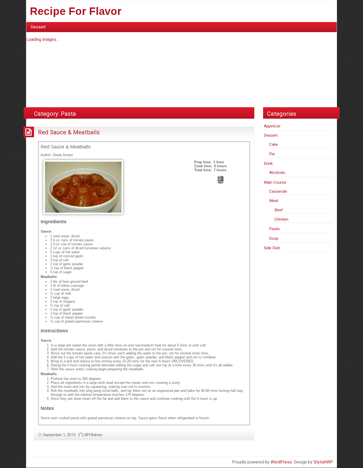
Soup (273, 238)
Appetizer (272, 126)
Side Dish (272, 248)
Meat (273, 200)
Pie (272, 154)
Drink (268, 163)
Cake (273, 144)
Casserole (278, 191)
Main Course (275, 182)
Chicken (281, 219)
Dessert (38, 26)
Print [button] (220, 181)
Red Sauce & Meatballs (69, 132)
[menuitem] (38, 27)
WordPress (281, 462)
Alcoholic (277, 172)
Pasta (274, 228)
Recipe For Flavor (75, 11)
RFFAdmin (93, 434)
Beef (279, 210)
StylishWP (323, 462)
